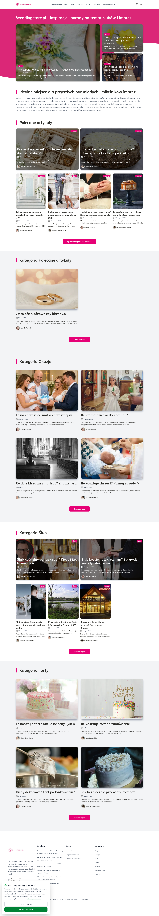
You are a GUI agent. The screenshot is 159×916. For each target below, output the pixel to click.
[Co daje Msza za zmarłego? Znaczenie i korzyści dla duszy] (47, 458)
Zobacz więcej (79, 339)
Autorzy (70, 846)
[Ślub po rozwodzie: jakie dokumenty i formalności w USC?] (63, 191)
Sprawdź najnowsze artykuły (79, 242)
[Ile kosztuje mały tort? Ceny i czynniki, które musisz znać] (128, 191)
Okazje (80, 4)
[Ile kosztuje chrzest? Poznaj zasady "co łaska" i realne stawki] (112, 458)
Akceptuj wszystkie (26, 909)
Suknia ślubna (100, 870)
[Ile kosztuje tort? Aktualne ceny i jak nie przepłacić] (47, 699)
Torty (88, 4)
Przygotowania (109, 4)
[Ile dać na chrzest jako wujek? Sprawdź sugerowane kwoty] (95, 191)
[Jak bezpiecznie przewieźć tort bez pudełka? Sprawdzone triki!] (112, 767)
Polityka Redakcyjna (71, 899)
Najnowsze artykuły (59, 4)
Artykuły (41, 846)
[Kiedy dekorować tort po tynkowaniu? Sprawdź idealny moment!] (47, 767)
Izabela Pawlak (26, 328)
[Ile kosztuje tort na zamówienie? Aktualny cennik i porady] (112, 699)
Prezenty (98, 874)
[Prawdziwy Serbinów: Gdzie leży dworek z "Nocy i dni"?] (63, 601)
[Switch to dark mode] (141, 4)
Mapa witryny (84, 899)
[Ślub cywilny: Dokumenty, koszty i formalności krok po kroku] (31, 601)
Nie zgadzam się (26, 904)
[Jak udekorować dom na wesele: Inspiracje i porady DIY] (31, 191)
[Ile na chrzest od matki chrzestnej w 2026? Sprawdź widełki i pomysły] (47, 390)
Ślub (72, 4)
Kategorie (99, 846)
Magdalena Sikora (92, 166)
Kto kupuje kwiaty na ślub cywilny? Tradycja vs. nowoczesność (55, 69)
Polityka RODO (58, 899)
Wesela (97, 4)
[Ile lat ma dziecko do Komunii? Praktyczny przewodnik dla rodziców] (112, 390)
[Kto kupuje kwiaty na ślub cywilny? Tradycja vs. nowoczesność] (58, 52)
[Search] (137, 4)
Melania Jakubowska (28, 166)
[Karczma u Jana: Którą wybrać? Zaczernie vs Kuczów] (95, 601)
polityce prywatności (34, 899)
